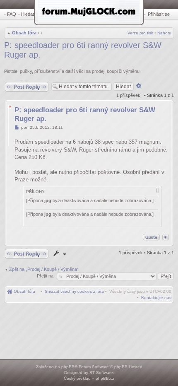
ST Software (101, 372)
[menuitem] (74, 291)
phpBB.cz (105, 378)
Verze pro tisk (140, 33)
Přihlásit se (159, 14)
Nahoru (164, 33)
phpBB (68, 366)
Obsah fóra (24, 32)
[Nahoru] (165, 237)
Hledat (27, 14)
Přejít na (46, 275)
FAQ (11, 14)
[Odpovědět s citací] (151, 237)
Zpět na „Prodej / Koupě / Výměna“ (44, 269)
